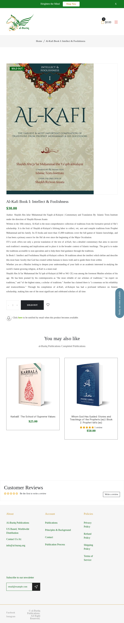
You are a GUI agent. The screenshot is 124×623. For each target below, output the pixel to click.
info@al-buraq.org (15, 545)
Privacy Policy (88, 524)
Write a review (111, 494)
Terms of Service (88, 558)
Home (39, 41)
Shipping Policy (88, 547)
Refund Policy (87, 535)
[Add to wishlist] (47, 305)
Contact (49, 537)
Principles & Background (58, 530)
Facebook (10, 612)
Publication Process (55, 544)
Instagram (10, 616)
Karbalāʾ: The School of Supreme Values (32, 416)
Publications (51, 522)
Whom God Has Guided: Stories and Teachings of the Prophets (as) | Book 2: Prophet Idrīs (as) (91, 419)
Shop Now (71, 4)
